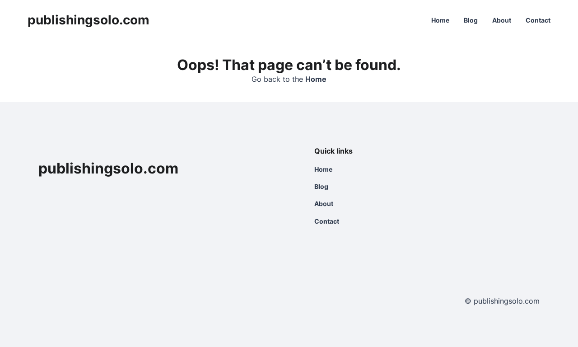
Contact (538, 20)
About (501, 20)
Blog (471, 20)
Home (440, 20)
